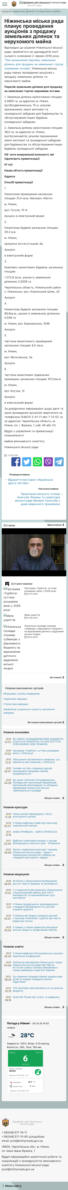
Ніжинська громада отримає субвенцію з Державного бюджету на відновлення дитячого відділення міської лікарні (44, 630)
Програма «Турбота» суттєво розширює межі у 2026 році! (40, 589)
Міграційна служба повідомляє (21, 693)
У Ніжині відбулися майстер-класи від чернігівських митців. (35, 824)
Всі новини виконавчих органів (45, 722)
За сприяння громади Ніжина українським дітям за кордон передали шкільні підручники (37, 979)
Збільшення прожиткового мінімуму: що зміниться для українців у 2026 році (36, 760)
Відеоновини (54, 525)
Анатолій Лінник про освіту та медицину (36, 997)
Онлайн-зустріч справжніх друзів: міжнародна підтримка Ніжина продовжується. (32, 771)
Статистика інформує (15, 704)
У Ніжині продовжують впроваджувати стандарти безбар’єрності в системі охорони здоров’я (35, 907)
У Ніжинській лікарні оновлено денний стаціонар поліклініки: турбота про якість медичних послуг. (37, 918)
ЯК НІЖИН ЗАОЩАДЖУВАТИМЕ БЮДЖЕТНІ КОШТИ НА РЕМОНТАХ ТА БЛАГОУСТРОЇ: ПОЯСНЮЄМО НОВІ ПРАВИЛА (38, 742)
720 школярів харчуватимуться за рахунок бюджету (38, 989)
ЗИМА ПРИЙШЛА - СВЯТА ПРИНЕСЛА (35, 831)
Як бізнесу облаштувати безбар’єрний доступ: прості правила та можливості (35, 882)
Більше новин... (53, 798)
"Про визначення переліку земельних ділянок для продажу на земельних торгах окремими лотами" (33, 64)
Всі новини (56, 677)
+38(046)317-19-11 (14, 1132)
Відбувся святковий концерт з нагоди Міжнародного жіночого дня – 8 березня (36, 842)
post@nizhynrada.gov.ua (26, 1140)
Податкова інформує (15, 698)
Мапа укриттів (32, 615)
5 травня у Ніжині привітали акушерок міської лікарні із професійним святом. (35, 928)
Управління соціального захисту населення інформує (29, 711)
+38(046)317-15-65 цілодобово (23, 1136)
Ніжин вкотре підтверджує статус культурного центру (32, 815)
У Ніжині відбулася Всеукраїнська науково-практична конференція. (38, 954)
